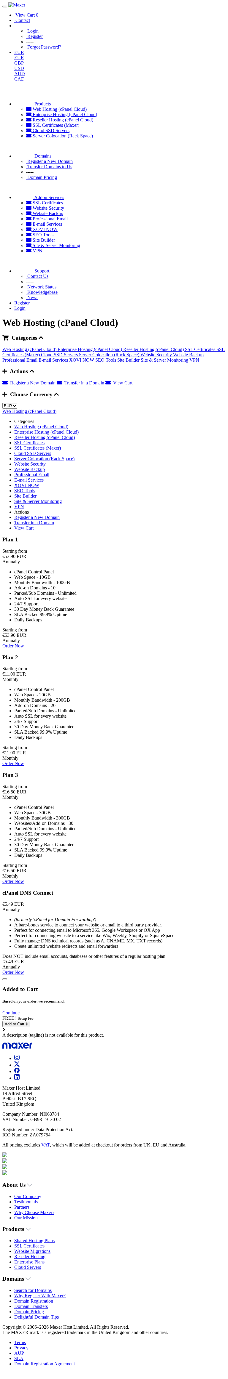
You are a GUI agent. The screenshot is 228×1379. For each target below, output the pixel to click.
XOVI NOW (44, 229)
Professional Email (49, 218)
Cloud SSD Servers (50, 130)
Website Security (47, 208)
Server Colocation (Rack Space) (62, 135)
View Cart (121, 382)
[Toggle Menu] (4, 6)
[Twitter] (17, 1064)
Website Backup (47, 213)
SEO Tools (42, 234)
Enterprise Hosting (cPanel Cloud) (64, 114)
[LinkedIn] (17, 1077)
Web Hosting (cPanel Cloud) (59, 109)
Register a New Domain (32, 382)
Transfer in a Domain (83, 382)
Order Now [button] (13, 645)
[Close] (4, 979)
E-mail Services (46, 224)
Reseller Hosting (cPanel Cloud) (62, 119)
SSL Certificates (47, 202)
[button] (11, 1012)
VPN (36, 250)
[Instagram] (17, 1058)
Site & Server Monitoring (55, 245)
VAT (45, 1144)
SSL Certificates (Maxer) (55, 125)
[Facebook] (17, 1071)
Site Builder (43, 240)
